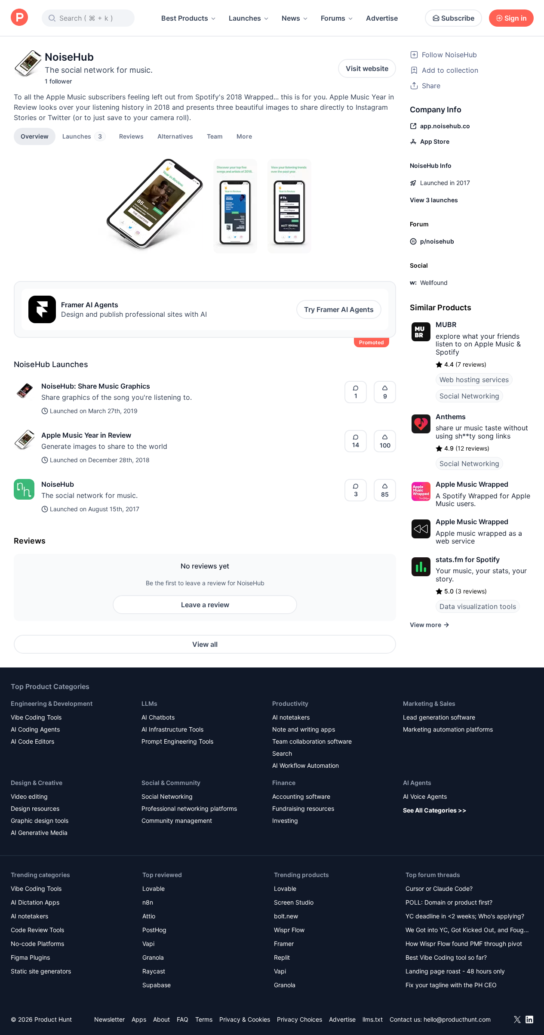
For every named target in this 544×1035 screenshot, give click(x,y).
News (291, 18)
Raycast (153, 971)
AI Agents (417, 782)
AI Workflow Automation (305, 765)
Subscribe (457, 18)
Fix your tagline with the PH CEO (451, 985)
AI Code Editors (32, 741)
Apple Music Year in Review (86, 435)
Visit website (367, 68)
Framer (284, 943)
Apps (139, 1019)
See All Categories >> (435, 810)
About (161, 1019)
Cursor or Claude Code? (439, 888)
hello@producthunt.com (457, 1019)
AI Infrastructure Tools (172, 729)
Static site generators (41, 971)
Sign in (515, 18)
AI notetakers (291, 717)
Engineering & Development (51, 703)
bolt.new (286, 916)
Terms (203, 1019)
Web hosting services (474, 379)
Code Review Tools (37, 929)
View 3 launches (434, 200)
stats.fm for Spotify (468, 559)
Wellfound (434, 282)
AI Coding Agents (35, 729)
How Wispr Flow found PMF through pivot (464, 943)
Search (282, 753)
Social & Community (170, 782)
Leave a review (205, 604)
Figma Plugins (30, 957)
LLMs (149, 703)
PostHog (154, 929)
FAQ (182, 1019)
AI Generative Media (39, 832)
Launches (245, 18)
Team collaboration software (312, 741)
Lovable (153, 888)
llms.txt (373, 1019)
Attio (148, 916)
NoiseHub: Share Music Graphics (95, 386)
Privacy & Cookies (244, 1019)
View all (205, 644)
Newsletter (109, 1019)
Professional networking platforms (189, 808)
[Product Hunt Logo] (19, 18)
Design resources (35, 808)
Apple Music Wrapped (472, 484)
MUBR (446, 324)
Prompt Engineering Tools (177, 741)
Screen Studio (293, 902)
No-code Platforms (37, 943)
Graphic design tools (39, 820)
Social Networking (469, 396)
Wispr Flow (289, 929)
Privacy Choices (299, 1019)
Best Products (184, 18)
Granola (153, 957)
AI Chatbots (158, 717)
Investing (285, 820)
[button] (244, 136)
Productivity (290, 703)
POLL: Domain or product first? (449, 902)
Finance (283, 782)
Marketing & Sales (429, 703)
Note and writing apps (303, 729)
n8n (147, 902)
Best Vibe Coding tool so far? (446, 957)
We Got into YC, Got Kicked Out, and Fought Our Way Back (467, 930)
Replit (282, 957)
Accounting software (301, 796)
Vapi (148, 943)
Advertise (382, 18)
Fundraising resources (303, 808)
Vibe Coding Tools (36, 717)
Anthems (451, 416)
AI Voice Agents (425, 796)
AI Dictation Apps (35, 902)
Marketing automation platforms (448, 729)
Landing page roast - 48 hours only (455, 971)
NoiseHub (57, 484)
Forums (333, 18)
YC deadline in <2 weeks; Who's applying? (465, 916)
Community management (176, 820)
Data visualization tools (478, 606)
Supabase (156, 985)
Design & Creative (36, 782)
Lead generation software (439, 717)
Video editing (29, 796)
